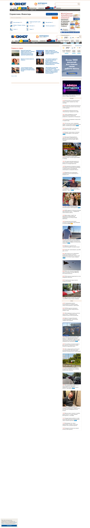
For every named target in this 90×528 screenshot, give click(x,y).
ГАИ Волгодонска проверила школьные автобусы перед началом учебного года (70, 309)
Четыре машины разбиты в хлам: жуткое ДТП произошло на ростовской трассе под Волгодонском (71, 419)
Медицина (58, 8)
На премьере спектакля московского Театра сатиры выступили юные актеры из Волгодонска (72, 106)
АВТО (51, 8)
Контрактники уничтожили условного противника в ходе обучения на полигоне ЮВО (71, 222)
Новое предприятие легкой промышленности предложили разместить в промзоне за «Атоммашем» (71, 115)
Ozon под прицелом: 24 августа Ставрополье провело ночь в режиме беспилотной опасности (71, 369)
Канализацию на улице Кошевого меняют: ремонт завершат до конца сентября (71, 101)
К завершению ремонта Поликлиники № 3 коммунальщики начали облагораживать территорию (71, 304)
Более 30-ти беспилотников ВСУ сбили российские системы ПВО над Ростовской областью (71, 272)
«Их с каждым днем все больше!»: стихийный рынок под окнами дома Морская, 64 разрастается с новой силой (71, 350)
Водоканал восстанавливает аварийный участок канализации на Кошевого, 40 (70, 173)
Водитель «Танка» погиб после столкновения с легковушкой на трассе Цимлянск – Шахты (71, 189)
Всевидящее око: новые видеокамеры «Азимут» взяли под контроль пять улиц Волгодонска (70, 424)
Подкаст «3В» (33, 10)
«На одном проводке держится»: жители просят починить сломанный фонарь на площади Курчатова (71, 162)
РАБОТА (24, 8)
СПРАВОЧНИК (41, 8)
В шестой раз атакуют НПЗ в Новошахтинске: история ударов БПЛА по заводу (71, 157)
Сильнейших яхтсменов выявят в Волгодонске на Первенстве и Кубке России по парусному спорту (71, 345)
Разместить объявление (51, 14)
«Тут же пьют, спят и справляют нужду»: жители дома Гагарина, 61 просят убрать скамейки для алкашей (72, 124)
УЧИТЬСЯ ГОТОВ (33, 8)
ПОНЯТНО (9, 525)
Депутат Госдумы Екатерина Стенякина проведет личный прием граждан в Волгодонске (70, 319)
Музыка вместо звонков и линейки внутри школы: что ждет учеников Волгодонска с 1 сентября (71, 414)
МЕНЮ (15, 8)
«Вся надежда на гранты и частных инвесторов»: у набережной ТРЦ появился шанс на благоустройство (71, 314)
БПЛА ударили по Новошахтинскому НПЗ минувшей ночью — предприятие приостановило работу (72, 211)
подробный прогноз (78, 45)
